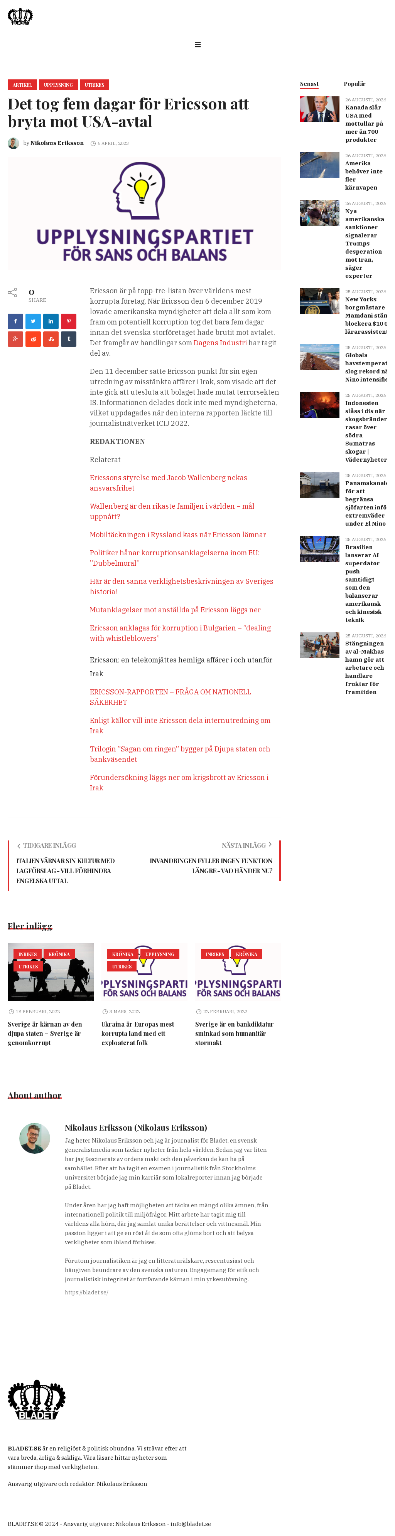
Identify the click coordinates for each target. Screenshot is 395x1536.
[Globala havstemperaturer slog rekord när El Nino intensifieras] (319, 356)
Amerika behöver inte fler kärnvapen (364, 175)
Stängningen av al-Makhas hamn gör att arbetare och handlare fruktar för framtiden (364, 668)
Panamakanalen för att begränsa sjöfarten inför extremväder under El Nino (369, 503)
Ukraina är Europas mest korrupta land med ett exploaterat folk (137, 1033)
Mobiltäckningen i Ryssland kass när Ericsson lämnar (178, 534)
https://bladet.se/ (86, 1292)
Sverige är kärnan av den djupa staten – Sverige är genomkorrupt (45, 1033)
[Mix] (51, 339)
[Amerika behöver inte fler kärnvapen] (319, 164)
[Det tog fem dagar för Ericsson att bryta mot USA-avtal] (144, 213)
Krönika (59, 954)
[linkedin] (51, 321)
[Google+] (15, 339)
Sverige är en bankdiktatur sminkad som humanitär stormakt (234, 1033)
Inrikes (28, 954)
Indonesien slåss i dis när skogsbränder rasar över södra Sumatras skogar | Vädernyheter (366, 431)
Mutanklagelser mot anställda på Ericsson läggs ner (175, 609)
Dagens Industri (220, 342)
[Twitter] (33, 321)
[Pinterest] (68, 321)
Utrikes (94, 85)
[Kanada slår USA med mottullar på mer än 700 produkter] (319, 108)
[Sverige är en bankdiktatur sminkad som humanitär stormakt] (238, 972)
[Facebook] (15, 321)
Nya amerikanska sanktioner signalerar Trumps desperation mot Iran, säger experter (364, 243)
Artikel (22, 85)
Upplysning (58, 85)
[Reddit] (33, 339)
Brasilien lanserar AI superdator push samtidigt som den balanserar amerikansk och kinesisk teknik (363, 583)
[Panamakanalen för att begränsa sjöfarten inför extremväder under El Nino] (319, 484)
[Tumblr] (68, 339)
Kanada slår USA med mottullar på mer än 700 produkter (364, 123)
